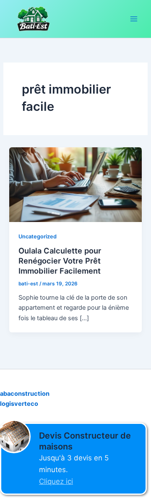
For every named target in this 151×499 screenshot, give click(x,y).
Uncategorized (37, 236)
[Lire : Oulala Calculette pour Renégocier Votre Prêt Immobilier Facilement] (75, 184)
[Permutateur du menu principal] (134, 19)
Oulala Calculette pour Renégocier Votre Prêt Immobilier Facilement (59, 260)
